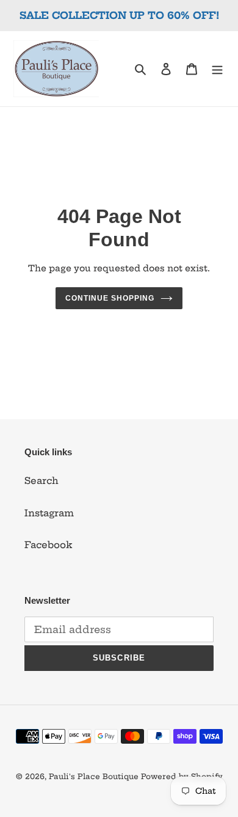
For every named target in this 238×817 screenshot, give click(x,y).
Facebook (48, 545)
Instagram (49, 513)
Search (41, 480)
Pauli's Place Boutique (94, 776)
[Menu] (217, 69)
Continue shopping (109, 298)
